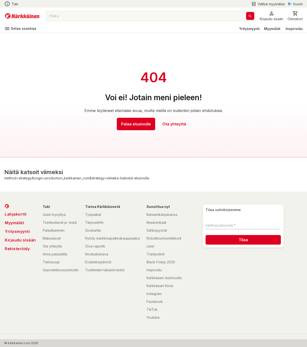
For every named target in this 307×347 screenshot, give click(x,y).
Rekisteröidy (17, 248)
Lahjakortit (16, 214)
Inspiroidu (294, 29)
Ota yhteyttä (174, 124)
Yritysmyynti (249, 29)
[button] (268, 4)
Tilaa (243, 239)
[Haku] (250, 16)
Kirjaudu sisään (20, 240)
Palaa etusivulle (136, 124)
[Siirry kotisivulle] (22, 16)
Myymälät (272, 29)
